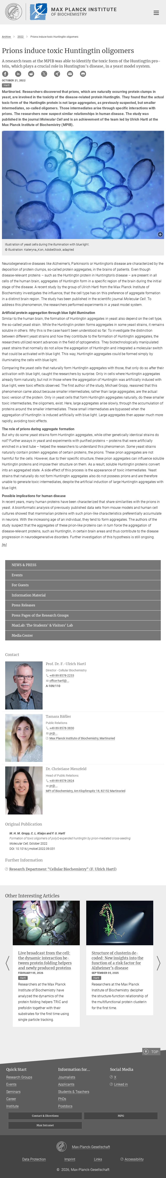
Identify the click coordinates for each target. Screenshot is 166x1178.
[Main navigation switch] (156, 12)
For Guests (20, 585)
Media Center (22, 635)
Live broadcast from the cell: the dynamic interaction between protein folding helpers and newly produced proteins (45, 960)
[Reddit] (31, 74)
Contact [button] (12, 655)
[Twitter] (44, 74)
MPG (121, 1115)
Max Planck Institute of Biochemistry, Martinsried (82, 738)
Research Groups (19, 1077)
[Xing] (57, 74)
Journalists (66, 1077)
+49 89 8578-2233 (61, 675)
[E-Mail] (70, 74)
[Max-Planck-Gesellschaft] (64, 1147)
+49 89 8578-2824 (61, 780)
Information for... (74, 1069)
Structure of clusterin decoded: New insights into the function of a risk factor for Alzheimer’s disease (117, 960)
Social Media (121, 1069)
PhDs (62, 1099)
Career (11, 1099)
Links (98, 1159)
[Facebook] (5, 74)
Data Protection (34, 1159)
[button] (160, 235)
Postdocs (65, 1106)
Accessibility (134, 1159)
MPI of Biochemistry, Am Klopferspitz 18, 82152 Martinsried (85, 791)
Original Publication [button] (23, 824)
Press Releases (23, 605)
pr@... (53, 733)
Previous (7, 964)
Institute (12, 1106)
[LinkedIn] (18, 74)
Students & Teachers (73, 1092)
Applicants (66, 1084)
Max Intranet (45, 1125)
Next (158, 964)
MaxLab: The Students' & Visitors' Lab (42, 625)
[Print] (83, 74)
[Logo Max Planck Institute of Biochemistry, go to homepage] (75, 11)
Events (17, 575)
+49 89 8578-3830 (61, 728)
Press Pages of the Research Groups (40, 615)
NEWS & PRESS (24, 565)
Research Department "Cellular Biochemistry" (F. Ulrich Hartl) (63, 869)
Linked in (121, 1084)
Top (154, 1052)
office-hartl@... (59, 680)
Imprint (69, 1159)
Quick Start (16, 1069)
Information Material (29, 595)
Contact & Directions (45, 1115)
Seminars (13, 1092)
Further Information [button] (24, 860)
